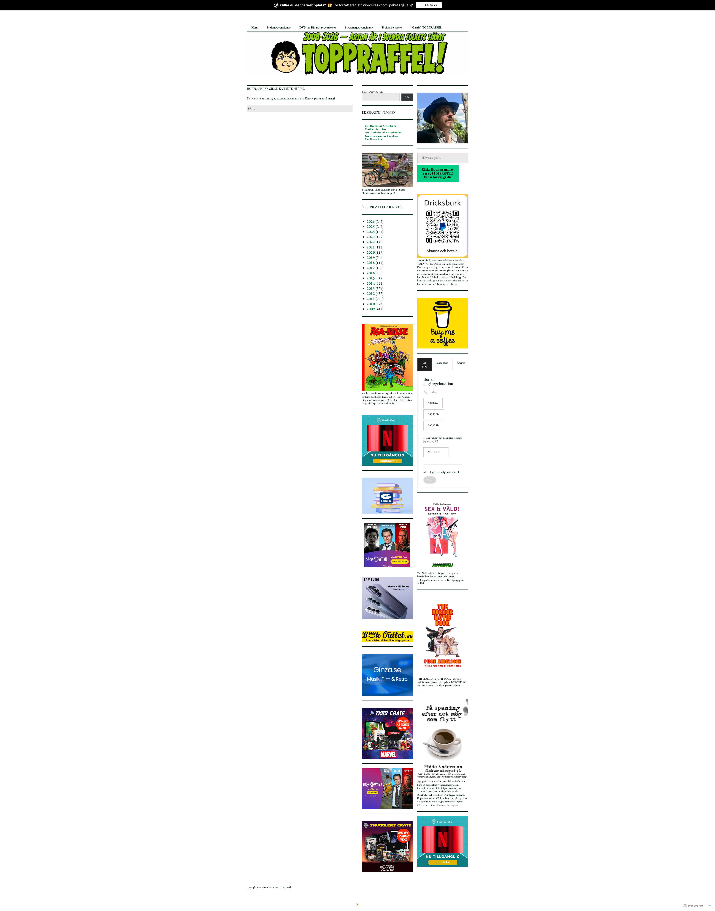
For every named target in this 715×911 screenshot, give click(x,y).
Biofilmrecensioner (278, 27)
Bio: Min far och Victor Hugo (380, 125)
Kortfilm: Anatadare (375, 129)
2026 (371, 221)
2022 (371, 242)
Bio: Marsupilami (374, 139)
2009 (371, 309)
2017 (371, 267)
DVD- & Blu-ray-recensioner (317, 27)
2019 (371, 257)
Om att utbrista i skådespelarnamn (383, 132)
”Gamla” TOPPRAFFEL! (426, 27)
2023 (371, 237)
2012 (371, 293)
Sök (407, 97)
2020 (371, 252)
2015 (371, 278)
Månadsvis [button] (442, 362)
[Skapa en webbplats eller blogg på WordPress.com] (357, 904)
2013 (371, 288)
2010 (371, 304)
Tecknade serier (392, 27)
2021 (371, 247)
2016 (371, 273)
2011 (371, 298)
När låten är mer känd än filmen (381, 135)
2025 (371, 226)
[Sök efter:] (300, 108)
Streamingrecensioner (359, 27)
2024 (371, 231)
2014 (371, 283)
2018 (371, 262)
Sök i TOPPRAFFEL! (372, 91)
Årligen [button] (461, 362)
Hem (254, 27)
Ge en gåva (428, 5)
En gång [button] (424, 364)
